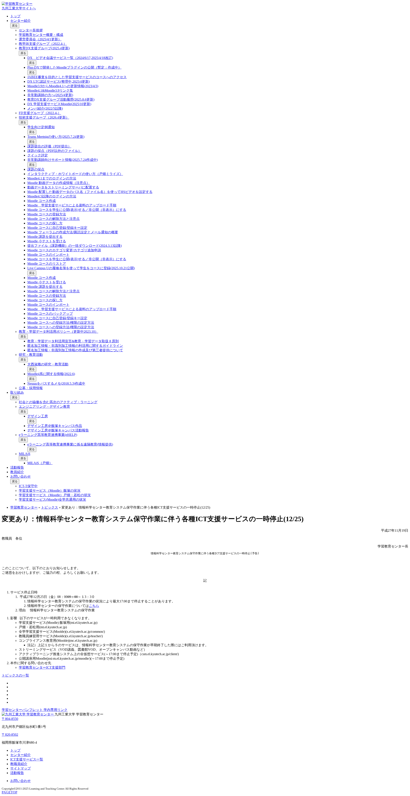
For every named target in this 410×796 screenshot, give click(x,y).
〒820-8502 (10, 734)
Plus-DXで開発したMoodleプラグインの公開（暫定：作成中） (74, 67)
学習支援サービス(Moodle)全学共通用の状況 (52, 499)
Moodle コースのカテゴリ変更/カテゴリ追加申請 (64, 250)
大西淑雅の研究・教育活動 (47, 364)
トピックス (49, 507)
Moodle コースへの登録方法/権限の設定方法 (60, 322)
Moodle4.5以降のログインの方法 (51, 196)
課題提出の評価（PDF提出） (49, 146)
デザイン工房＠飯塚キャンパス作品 (54, 426)
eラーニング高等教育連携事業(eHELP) (48, 435)
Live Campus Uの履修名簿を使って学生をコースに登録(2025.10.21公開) (81, 268)
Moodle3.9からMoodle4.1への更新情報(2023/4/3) (62, 86)
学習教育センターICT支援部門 (42, 667)
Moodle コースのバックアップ (50, 313)
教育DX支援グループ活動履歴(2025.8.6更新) (60, 99)
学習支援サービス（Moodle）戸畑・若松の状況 (55, 495)
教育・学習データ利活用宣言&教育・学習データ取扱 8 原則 (73, 341)
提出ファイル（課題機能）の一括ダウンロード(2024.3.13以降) (74, 245)
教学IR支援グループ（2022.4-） (43, 44)
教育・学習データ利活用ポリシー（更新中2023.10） (58, 331)
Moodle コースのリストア (46, 263)
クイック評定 (37, 155)
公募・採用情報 (31, 388)
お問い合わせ (20, 476)
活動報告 (17, 467)
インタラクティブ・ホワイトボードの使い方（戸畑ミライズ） (75, 174)
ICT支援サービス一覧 (26, 759)
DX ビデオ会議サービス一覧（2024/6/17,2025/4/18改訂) (70, 58)
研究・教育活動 (31, 354)
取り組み (17, 392)
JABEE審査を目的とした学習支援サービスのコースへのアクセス (77, 77)
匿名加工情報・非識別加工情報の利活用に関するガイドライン (75, 345)
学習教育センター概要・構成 (41, 35)
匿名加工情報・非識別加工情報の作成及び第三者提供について (75, 350)
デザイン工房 (37, 416)
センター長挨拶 (31, 30)
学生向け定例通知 (41, 127)
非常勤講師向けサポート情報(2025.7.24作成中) (62, 160)
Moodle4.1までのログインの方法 (51, 178)
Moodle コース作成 (41, 201)
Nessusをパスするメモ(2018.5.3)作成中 (56, 383)
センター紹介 (20, 20)
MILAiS (24, 454)
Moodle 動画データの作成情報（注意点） (58, 183)
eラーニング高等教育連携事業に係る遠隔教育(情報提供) (70, 444)
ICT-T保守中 (28, 486)
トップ (15, 16)
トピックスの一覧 (15, 675)
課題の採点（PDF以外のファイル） (54, 151)
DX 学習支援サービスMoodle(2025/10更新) (59, 104)
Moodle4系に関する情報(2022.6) (51, 374)
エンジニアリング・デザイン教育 (44, 406)
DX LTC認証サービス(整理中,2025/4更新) (58, 81)
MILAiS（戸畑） (40, 463)
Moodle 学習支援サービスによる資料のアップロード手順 (71, 205)
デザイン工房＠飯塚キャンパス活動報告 (58, 430)
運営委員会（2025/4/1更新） (40, 39)
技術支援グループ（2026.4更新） (44, 117)
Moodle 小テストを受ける (46, 241)
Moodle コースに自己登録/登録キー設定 (57, 228)
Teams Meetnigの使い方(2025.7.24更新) (55, 136)
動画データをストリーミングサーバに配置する (63, 187)
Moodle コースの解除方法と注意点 (53, 219)
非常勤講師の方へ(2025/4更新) (50, 95)
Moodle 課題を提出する (45, 236)
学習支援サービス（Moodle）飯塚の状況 (50, 490)
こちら (94, 606)
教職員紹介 (18, 764)
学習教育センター (24, 507)
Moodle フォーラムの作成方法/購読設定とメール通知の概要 (72, 232)
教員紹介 (17, 472)
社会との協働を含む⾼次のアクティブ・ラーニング (58, 402)
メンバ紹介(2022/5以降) (45, 108)
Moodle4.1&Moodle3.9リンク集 (50, 90)
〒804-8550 (10, 719)
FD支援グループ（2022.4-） (40, 113)
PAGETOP (9, 792)
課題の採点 (35, 169)
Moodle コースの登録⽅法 (46, 214)
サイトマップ (20, 768)
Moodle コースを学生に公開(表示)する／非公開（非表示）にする (76, 210)
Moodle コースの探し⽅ (45, 223)
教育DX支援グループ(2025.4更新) (44, 48)
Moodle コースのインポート (48, 254)
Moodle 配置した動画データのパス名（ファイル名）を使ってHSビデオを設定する (89, 192)
